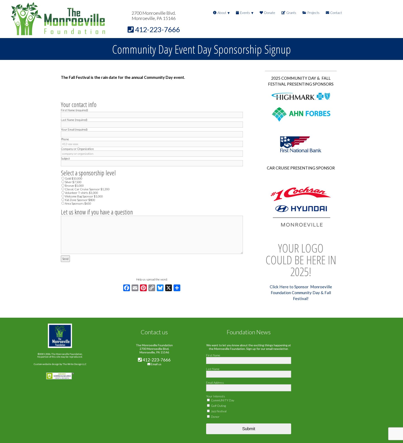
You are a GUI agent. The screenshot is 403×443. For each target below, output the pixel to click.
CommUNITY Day (222, 400)
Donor (215, 416)
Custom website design (46, 364)
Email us (156, 364)
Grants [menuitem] (291, 13)
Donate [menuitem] (269, 13)
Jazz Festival (218, 411)
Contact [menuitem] (336, 13)
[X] (168, 288)
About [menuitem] (221, 13)
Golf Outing (218, 405)
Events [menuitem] (245, 13)
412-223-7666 (156, 359)
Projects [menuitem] (313, 13)
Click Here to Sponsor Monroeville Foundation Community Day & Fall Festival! (301, 292)
